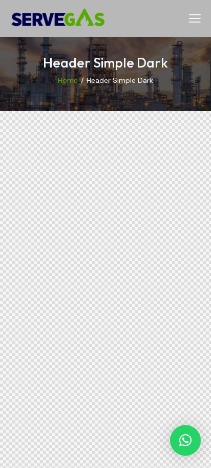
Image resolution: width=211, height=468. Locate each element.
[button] (185, 440)
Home (68, 80)
